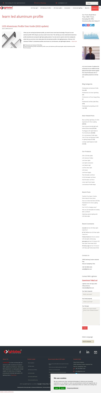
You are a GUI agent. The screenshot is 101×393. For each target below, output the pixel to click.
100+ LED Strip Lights (87, 155)
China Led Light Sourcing (33, 380)
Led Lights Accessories (87, 163)
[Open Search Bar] (100, 8)
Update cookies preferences (7, 392)
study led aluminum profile (69, 46)
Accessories (67, 8)
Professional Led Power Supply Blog (91, 97)
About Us (87, 8)
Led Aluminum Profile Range (89, 184)
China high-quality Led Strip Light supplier (24, 387)
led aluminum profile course (43, 46)
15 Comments (28, 48)
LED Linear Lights (58, 8)
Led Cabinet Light (86, 165)
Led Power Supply (86, 172)
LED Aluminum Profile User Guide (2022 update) (25, 26)
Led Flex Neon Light (87, 167)
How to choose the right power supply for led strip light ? (59, 364)
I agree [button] (56, 388)
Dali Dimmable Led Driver (88, 179)
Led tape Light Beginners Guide (89, 142)
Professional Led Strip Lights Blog (90, 101)
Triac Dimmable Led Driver (88, 175)
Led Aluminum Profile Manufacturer (36, 387)
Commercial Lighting (77, 8)
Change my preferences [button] (72, 388)
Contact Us (95, 8)
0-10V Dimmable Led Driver (89, 177)
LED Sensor (85, 170)
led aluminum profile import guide (56, 46)
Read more (74, 41)
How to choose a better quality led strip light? (58, 367)
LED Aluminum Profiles (45, 8)
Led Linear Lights (86, 160)
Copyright (39, 384)
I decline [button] (62, 388)
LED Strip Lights (31, 366)
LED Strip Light (34, 8)
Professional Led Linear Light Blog (90, 92)
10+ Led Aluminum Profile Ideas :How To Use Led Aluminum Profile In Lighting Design (90, 137)
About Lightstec (31, 362)
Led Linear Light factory (46, 387)
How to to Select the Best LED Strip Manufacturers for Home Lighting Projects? (91, 203)
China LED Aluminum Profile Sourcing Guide (57, 372)
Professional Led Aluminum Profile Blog (33, 45)
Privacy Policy (45, 384)
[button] (40, 2)
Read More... (14, 375)
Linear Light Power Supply (88, 182)
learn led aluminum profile (30, 46)
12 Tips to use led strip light (54, 369)
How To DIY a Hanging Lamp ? (89, 207)
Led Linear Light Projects (32, 376)
